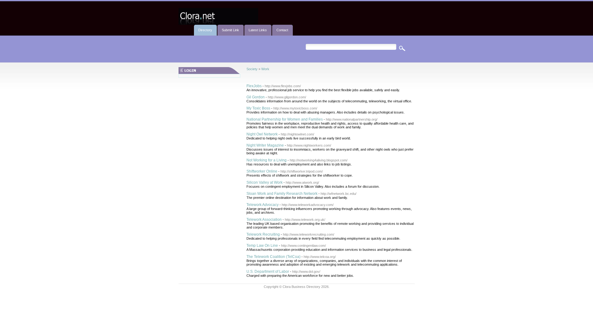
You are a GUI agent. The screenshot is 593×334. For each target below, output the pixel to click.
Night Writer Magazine (265, 145)
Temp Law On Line (262, 245)
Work (265, 69)
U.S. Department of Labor (267, 271)
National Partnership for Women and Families (284, 119)
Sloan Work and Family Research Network (282, 193)
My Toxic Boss (258, 108)
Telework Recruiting (263, 234)
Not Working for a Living (266, 160)
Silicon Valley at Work (264, 182)
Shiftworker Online (261, 171)
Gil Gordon (255, 97)
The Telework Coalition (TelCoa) (273, 257)
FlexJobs (254, 86)
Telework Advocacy (262, 205)
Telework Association (264, 219)
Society (252, 69)
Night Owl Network (262, 134)
